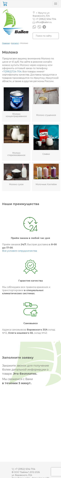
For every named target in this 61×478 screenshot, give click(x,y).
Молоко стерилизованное (16, 154)
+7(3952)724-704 (11, 71)
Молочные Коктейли (46, 184)
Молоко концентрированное (16, 115)
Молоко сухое (16, 184)
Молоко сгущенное (46, 115)
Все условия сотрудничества (19, 250)
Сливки (46, 154)
